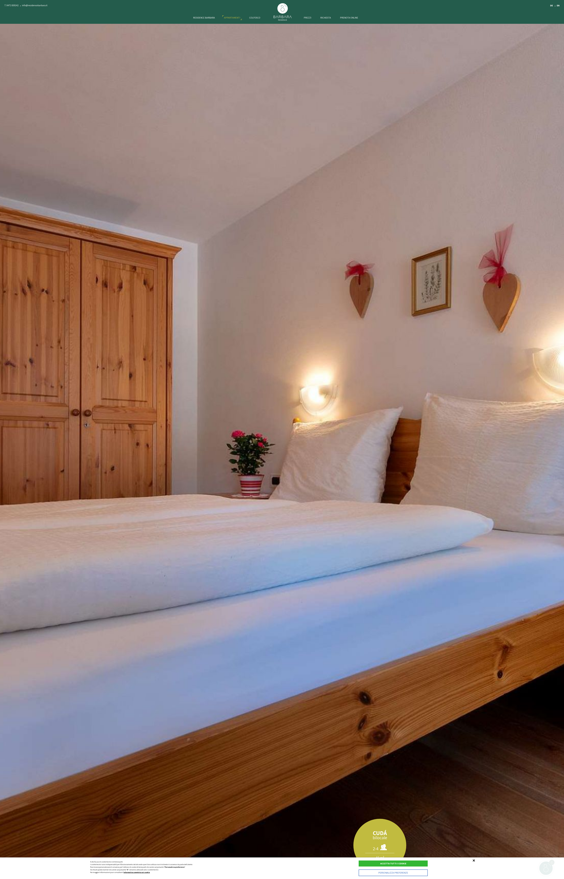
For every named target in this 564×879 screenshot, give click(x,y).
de (551, 5)
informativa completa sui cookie (137, 872)
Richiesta (325, 17)
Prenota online (349, 17)
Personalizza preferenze (393, 872)
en (558, 5)
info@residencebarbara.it (34, 5)
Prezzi (307, 17)
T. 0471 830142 (11, 5)
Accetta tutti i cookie (393, 863)
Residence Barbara (204, 17)
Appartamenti (232, 17)
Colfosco (254, 17)
